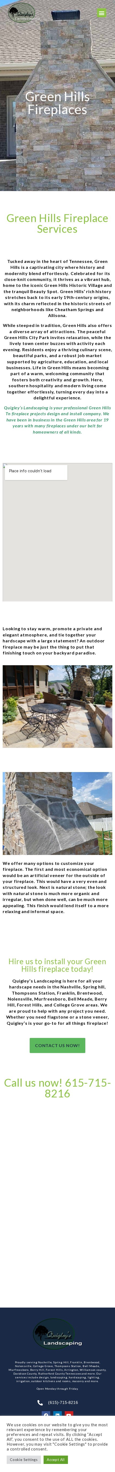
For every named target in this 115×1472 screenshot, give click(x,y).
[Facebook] (46, 1415)
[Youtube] (69, 1415)
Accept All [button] (56, 1459)
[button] (101, 12)
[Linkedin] (57, 1415)
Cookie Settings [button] (24, 1459)
